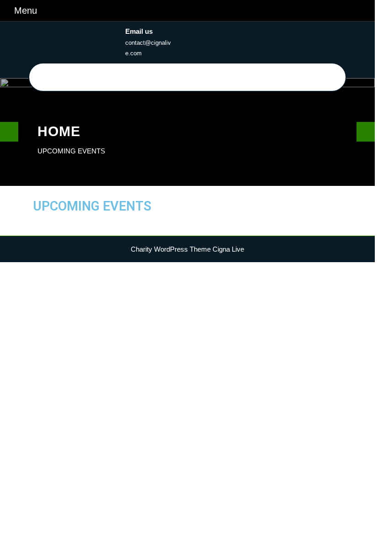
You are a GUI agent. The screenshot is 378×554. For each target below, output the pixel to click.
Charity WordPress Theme (171, 249)
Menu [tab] (25, 10)
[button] (7, 132)
